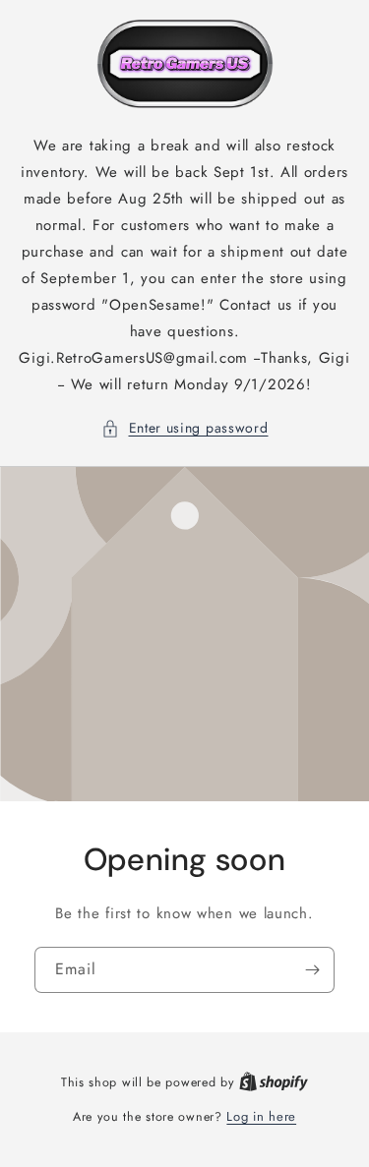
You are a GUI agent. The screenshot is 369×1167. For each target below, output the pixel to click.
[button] (185, 428)
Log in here (261, 1116)
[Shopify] (273, 1082)
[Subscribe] (312, 969)
